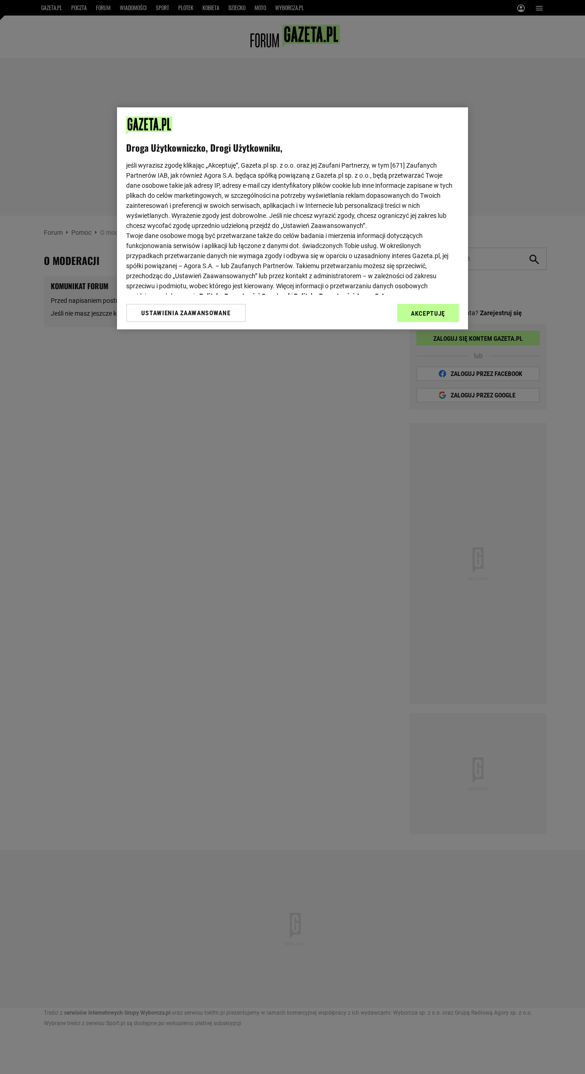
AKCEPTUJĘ (428, 313)
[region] (292, 218)
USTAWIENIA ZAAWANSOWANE (185, 313)
